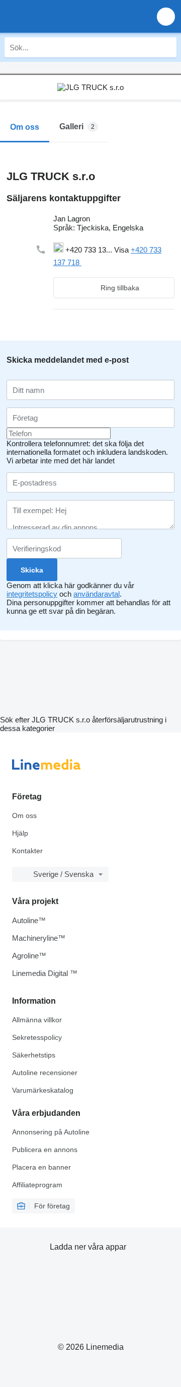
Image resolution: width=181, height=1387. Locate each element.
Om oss (24, 815)
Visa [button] (122, 250)
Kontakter (27, 851)
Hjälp (20, 833)
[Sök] (166, 47)
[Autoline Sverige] (65, 16)
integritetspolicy (32, 594)
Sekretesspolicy (37, 1037)
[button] (166, 16)
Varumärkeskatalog (42, 1090)
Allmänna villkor (37, 1020)
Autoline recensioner (44, 1073)
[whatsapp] (107, 262)
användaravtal (96, 594)
